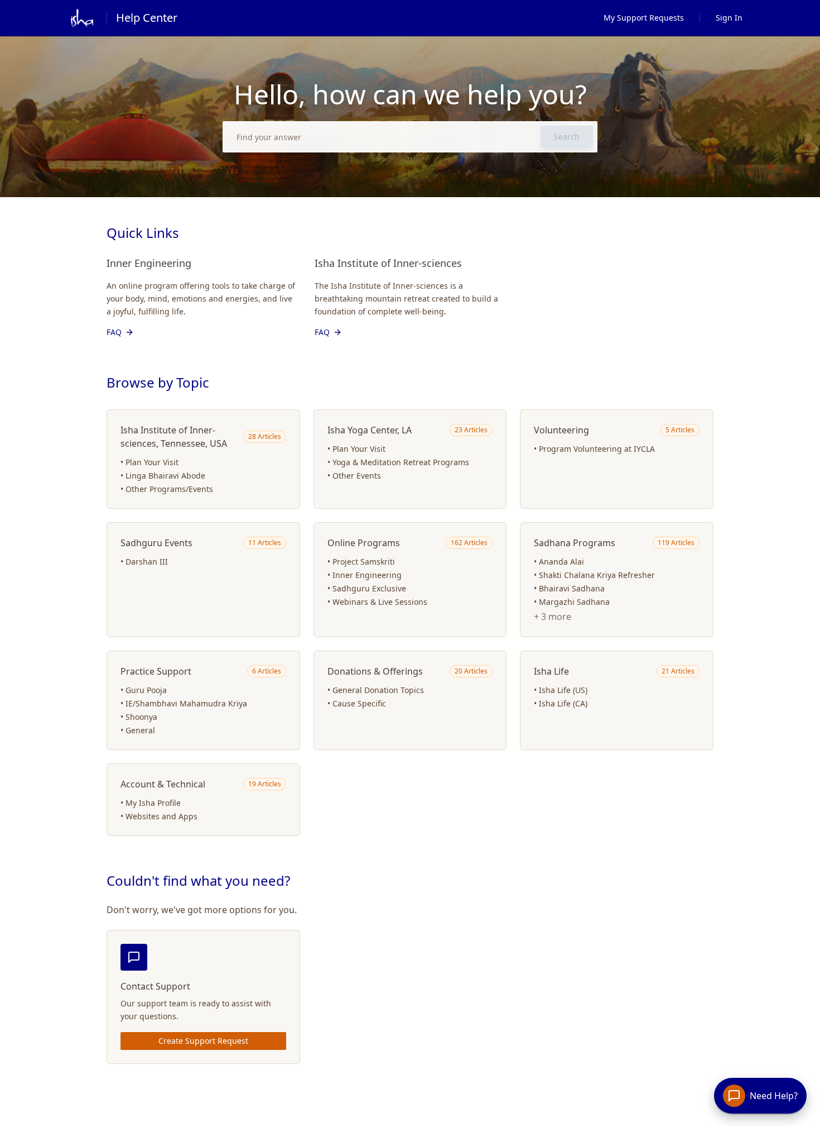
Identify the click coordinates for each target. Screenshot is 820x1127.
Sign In (729, 17)
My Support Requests (644, 17)
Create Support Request (203, 1040)
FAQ (114, 332)
